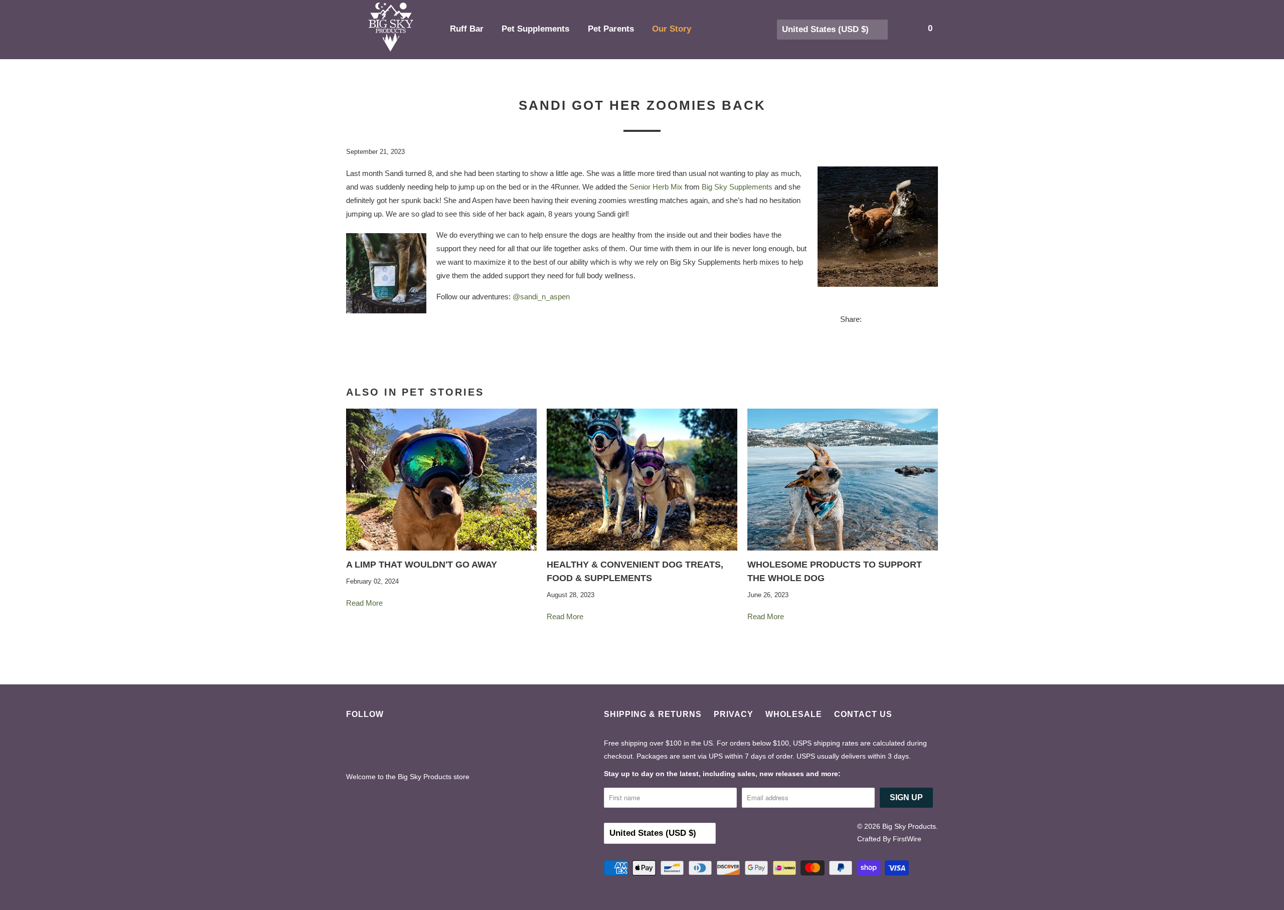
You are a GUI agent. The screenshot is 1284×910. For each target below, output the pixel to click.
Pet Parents (612, 29)
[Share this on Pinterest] (909, 320)
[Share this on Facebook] (890, 320)
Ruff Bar (468, 29)
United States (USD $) (826, 29)
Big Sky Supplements (737, 187)
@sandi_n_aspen (541, 296)
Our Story (673, 29)
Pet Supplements (537, 29)
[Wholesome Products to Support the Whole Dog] (842, 480)
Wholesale (793, 714)
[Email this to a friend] (928, 320)
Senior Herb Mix (656, 187)
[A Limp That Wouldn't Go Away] (441, 480)
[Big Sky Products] (391, 29)
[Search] (909, 29)
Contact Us (863, 714)
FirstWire (907, 839)
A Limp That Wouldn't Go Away (421, 565)
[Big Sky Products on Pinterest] (385, 747)
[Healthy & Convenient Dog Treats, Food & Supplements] (642, 480)
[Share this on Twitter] (871, 320)
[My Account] (895, 29)
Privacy (733, 714)
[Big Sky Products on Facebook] (358, 747)
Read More (365, 603)
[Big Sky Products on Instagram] (411, 747)
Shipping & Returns (653, 714)
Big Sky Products (909, 826)
